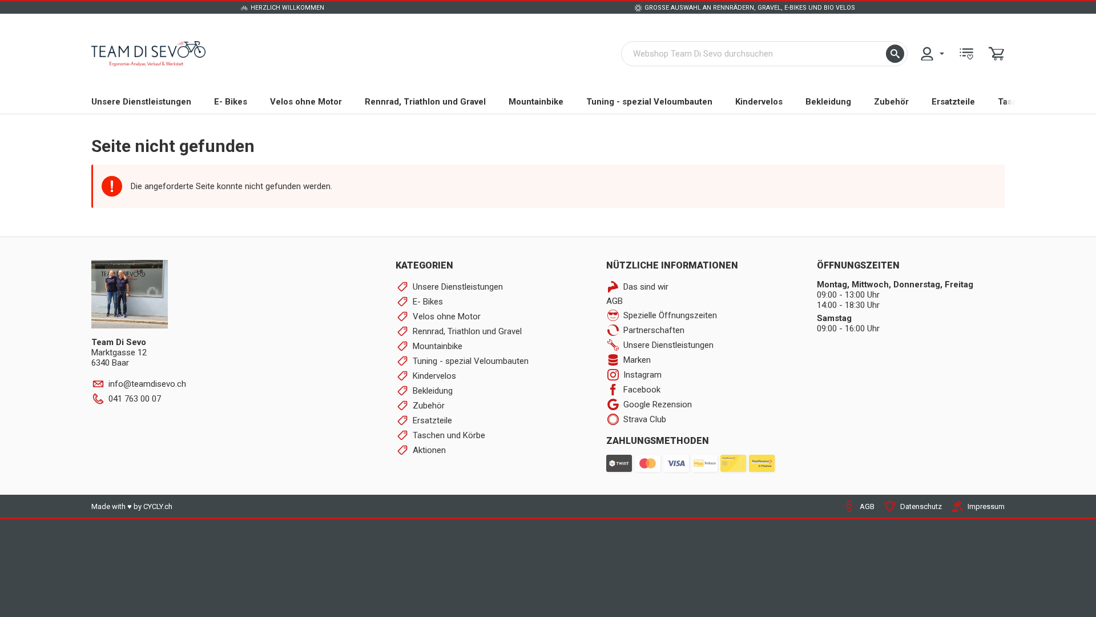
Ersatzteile (953, 102)
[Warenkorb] (997, 54)
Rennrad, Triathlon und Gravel (425, 102)
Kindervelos (759, 102)
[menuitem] (931, 54)
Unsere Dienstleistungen (141, 102)
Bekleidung (828, 102)
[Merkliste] (966, 54)
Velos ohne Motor (306, 102)
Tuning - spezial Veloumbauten (649, 102)
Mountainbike (536, 102)
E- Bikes (230, 102)
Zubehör (891, 102)
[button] (895, 54)
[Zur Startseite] (148, 53)
